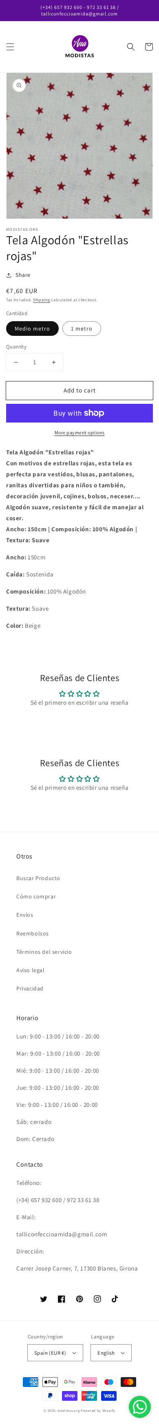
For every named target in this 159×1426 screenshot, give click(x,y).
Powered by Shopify (98, 1410)
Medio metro (32, 328)
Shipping (41, 299)
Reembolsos (32, 933)
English (106, 1352)
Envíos (24, 914)
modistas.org (68, 1410)
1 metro (82, 328)
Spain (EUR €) (50, 1352)
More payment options (80, 432)
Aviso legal (30, 970)
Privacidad (30, 988)
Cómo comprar (36, 896)
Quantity (16, 346)
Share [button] (23, 274)
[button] (10, 47)
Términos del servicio (44, 951)
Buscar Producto (38, 878)
